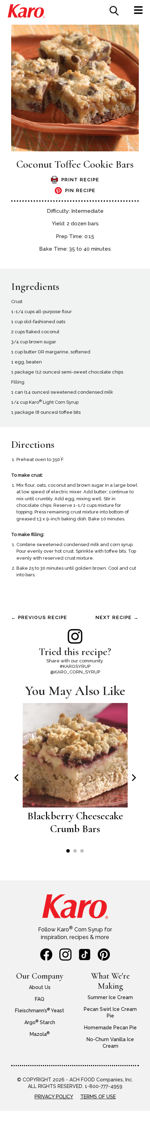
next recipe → (117, 617)
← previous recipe (39, 617)
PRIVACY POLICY (54, 1096)
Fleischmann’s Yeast (39, 1010)
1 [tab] (68, 851)
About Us (40, 987)
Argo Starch (39, 1022)
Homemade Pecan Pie (110, 1027)
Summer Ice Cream (110, 997)
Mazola (40, 1034)
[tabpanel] (75, 772)
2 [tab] (75, 851)
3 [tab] (82, 851)
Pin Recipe (80, 190)
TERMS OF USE (98, 1096)
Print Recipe (80, 179)
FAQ (39, 999)
